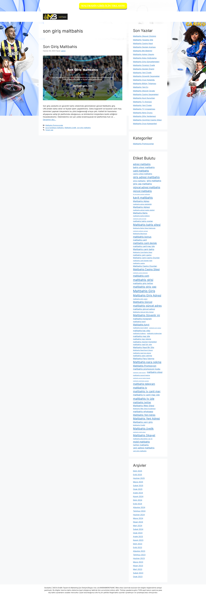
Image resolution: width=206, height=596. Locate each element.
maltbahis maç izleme (142, 339)
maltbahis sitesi (154, 372)
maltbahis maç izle (141, 336)
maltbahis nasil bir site (142, 344)
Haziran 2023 (139, 558)
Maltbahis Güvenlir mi (146, 315)
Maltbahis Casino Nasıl (143, 43)
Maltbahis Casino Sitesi (146, 269)
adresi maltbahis (142, 164)
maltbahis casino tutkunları (140, 273)
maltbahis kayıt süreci (155, 328)
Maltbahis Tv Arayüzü (142, 102)
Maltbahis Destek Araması (144, 47)
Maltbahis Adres (141, 201)
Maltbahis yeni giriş (143, 422)
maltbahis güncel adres (147, 305)
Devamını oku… (49, 120)
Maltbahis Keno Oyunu (142, 113)
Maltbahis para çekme (147, 362)
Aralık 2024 (138, 493)
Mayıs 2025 (138, 482)
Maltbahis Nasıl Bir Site (143, 347)
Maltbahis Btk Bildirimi (142, 51)
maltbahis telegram (144, 383)
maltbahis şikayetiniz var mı (142, 439)
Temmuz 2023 (139, 555)
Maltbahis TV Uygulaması (144, 109)
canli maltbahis (141, 170)
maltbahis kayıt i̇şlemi (140, 328)
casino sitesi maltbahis (142, 174)
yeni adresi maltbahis (143, 448)
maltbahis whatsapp (143, 411)
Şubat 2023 (138, 573)
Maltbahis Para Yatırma (143, 358)
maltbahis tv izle (143, 398)
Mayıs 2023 (138, 562)
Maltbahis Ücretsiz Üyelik (144, 65)
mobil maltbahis (141, 441)
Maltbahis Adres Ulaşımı (143, 54)
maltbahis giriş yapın (140, 299)
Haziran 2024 (139, 515)
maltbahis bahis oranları (143, 221)
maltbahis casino (139, 263)
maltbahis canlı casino (142, 255)
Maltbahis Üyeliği (139, 425)
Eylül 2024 (137, 504)
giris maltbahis (154, 180)
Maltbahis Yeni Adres (144, 415)
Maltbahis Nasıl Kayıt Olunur (143, 350)
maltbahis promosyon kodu (146, 369)
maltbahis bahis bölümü (141, 216)
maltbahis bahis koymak (139, 218)
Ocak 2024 (137, 533)
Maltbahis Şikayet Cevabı (144, 91)
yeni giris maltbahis (139, 451)
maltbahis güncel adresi (144, 309)
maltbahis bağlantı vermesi (140, 231)
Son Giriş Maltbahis (60, 46)
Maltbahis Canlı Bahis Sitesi (142, 252)
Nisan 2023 (138, 566)
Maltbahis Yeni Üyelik (142, 73)
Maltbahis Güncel (142, 302)
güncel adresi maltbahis (146, 187)
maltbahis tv (140, 387)
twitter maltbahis (141, 445)
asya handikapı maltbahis (54, 128)
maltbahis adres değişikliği (142, 204)
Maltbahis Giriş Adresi (147, 295)
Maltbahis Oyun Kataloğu (144, 80)
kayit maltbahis (143, 197)
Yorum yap (49, 130)
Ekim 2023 (137, 544)
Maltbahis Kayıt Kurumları (144, 98)
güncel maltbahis (142, 191)
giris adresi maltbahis (146, 177)
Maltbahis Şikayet (144, 435)
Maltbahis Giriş (144, 291)
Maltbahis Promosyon (144, 365)
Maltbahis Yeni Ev (140, 87)
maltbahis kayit (139, 321)
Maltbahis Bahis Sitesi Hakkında (144, 228)
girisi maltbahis (139, 181)
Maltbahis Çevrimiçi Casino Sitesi (147, 120)
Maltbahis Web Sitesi (143, 405)
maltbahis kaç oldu (141, 330)
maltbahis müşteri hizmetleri (145, 342)
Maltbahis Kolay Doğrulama (145, 58)
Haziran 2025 (139, 478)
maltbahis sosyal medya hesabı (141, 378)
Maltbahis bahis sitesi (147, 224)
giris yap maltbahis (142, 184)
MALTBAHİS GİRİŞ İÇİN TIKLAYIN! (103, 5)
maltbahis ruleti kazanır (139, 372)
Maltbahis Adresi (141, 207)
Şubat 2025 (138, 485)
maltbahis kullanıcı (139, 333)
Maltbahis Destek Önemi (143, 69)
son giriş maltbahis (84, 128)
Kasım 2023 (138, 540)
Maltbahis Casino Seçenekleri (145, 94)
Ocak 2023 (137, 577)
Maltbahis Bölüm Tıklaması (144, 83)
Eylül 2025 (137, 475)
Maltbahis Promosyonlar (54, 125)
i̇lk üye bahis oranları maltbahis (141, 194)
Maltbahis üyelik (70, 128)
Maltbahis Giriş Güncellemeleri (146, 62)
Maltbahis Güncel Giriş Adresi (143, 312)
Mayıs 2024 (138, 518)
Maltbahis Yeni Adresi (146, 418)
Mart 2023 (137, 569)
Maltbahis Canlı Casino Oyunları (146, 258)
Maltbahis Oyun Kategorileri (145, 124)
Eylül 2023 (137, 547)
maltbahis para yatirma (142, 356)
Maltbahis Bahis (140, 213)
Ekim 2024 (137, 500)
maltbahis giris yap (144, 286)
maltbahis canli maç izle (144, 246)
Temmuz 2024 (139, 511)
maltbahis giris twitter (143, 283)
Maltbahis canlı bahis (143, 249)
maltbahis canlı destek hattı (142, 260)
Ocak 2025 (137, 489)
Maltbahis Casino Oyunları (145, 266)
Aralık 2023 (138, 536)
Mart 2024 (137, 526)
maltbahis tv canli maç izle (146, 395)
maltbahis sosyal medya (141, 375)
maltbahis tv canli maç (147, 391)
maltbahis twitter (142, 402)
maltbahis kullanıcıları (154, 333)
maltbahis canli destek (145, 243)
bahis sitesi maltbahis (144, 167)
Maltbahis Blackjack (140, 233)
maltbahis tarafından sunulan (141, 381)
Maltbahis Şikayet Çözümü (144, 36)
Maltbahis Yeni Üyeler (142, 105)
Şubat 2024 (138, 529)
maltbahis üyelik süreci (139, 432)
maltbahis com (141, 275)
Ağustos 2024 (139, 507)
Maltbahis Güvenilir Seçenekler (146, 76)
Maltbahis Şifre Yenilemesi (144, 116)
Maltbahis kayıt (141, 324)
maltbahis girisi (143, 280)
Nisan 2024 (138, 522)
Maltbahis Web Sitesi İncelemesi (144, 409)
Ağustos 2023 (139, 551)
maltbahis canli (140, 240)
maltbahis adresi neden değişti (143, 210)
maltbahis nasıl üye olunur (142, 353)
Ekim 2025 (137, 471)
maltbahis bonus (142, 236)
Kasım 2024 (138, 496)
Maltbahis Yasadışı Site (143, 40)
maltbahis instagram (142, 318)
